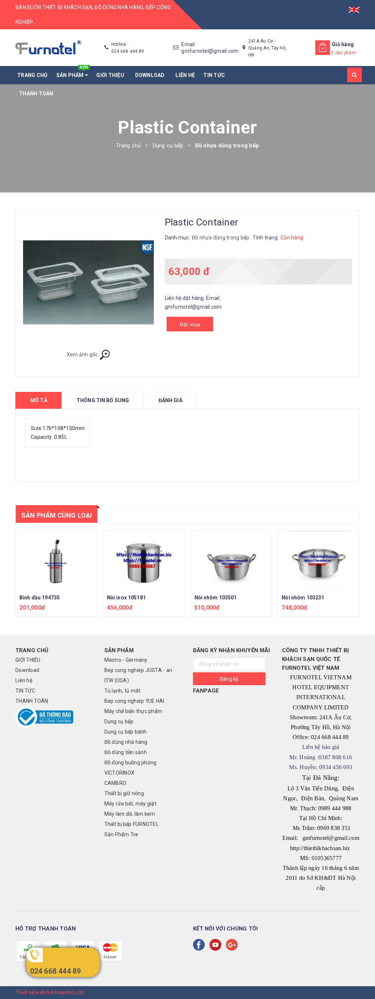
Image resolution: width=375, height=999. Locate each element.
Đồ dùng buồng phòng (130, 762)
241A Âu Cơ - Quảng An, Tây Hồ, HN (267, 48)
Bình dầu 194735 (39, 597)
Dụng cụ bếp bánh (125, 732)
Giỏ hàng (343, 44)
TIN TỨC (214, 75)
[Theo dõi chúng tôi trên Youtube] (216, 945)
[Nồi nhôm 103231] (318, 560)
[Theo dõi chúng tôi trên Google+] (233, 945)
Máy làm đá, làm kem (129, 814)
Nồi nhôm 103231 (303, 597)
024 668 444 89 (55, 971)
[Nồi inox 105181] (144, 560)
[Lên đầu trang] (362, 977)
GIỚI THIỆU (111, 75)
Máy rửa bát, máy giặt (130, 804)
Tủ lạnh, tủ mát (122, 691)
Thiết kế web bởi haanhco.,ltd (49, 992)
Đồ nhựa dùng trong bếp (220, 237)
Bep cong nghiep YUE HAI (134, 701)
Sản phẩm (72, 72)
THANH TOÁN (36, 93)
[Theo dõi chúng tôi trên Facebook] (200, 945)
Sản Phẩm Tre (121, 834)
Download (151, 75)
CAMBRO (115, 783)
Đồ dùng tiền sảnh (125, 752)
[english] (354, 7)
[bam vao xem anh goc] (88, 283)
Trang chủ (32, 75)
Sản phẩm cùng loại (56, 515)
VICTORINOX (119, 773)
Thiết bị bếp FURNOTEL (131, 824)
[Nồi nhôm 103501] (231, 560)
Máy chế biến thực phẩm (133, 711)
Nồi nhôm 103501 (215, 597)
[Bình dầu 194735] (56, 560)
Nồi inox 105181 (126, 597)
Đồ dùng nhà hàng (126, 742)
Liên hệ (185, 75)
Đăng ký (229, 679)
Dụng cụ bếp (119, 721)
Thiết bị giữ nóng (124, 793)
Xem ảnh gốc (83, 354)
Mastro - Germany (126, 660)
